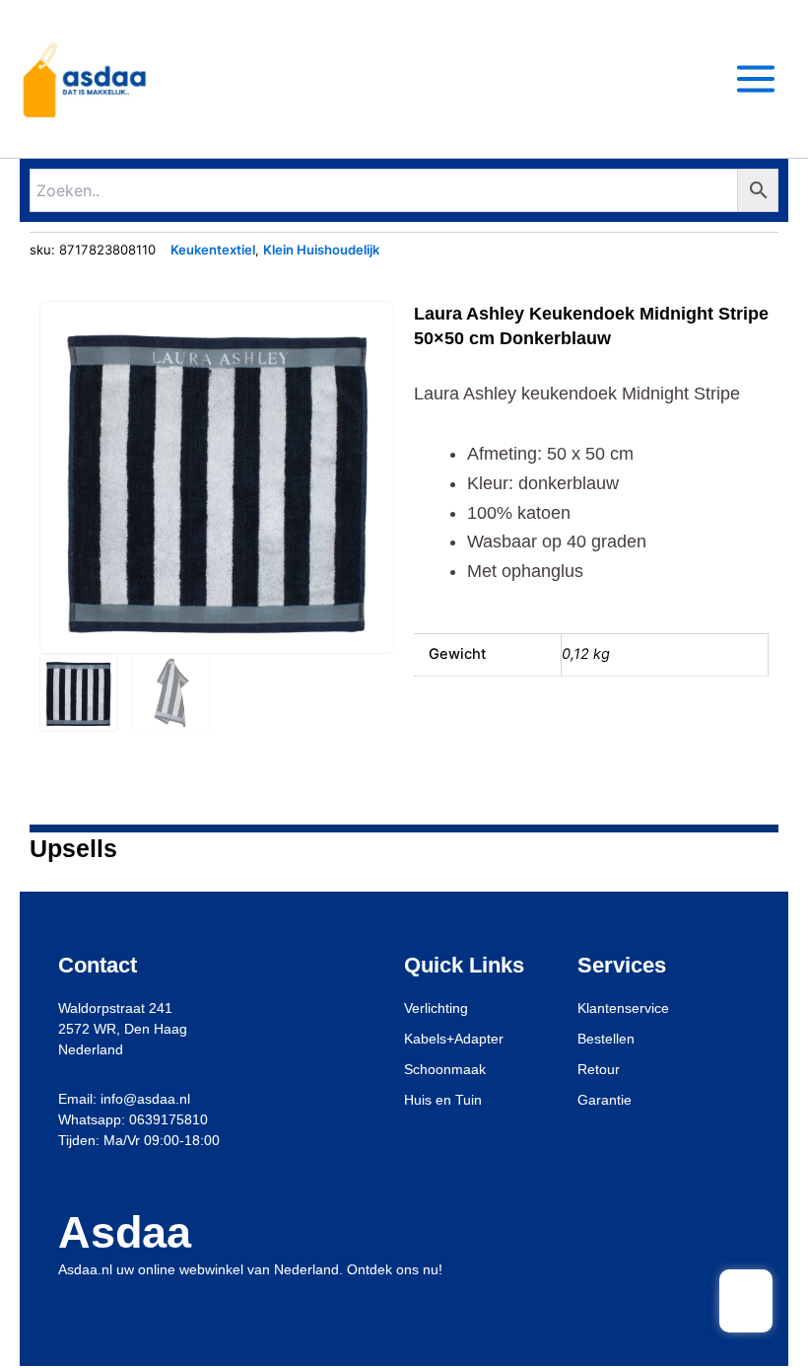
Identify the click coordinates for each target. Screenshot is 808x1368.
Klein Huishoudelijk (321, 249)
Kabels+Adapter (454, 1038)
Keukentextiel (212, 249)
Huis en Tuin (443, 1100)
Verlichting (436, 1008)
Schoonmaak (445, 1069)
